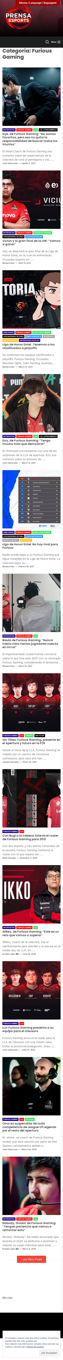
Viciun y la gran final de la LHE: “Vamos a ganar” (31, 242)
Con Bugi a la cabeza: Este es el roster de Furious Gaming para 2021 (30, 837)
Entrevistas (9, 130)
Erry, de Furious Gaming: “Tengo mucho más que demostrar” (26, 442)
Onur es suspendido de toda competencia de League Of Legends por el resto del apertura (29, 1126)
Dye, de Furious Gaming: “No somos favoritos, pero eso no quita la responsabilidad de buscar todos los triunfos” (29, 139)
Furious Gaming (24, 130)
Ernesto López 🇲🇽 (10, 954)
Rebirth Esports (33, 336)
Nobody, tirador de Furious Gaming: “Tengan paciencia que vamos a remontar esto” (29, 1226)
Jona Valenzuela (10, 163)
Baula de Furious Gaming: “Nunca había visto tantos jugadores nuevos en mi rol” (30, 643)
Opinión (29, 736)
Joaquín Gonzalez (10, 762)
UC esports (49, 336)
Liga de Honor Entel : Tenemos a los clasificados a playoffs (28, 346)
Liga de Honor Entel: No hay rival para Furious (30, 546)
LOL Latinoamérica (48, 130)
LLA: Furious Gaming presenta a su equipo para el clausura (28, 1029)
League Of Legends (42, 233)
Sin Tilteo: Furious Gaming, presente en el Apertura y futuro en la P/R (31, 741)
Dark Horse (8, 332)
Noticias (30, 1119)
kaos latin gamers (41, 332)
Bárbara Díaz (8, 263)
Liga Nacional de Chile (13, 237)
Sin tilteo (39, 736)
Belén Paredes (9, 858)
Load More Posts (31, 1259)
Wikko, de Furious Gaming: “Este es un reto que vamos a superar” (30, 933)
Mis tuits (7, 1297)
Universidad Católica (29, 340)
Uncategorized (10, 340)
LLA (35, 130)
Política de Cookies (35, 1347)
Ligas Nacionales (34, 237)
